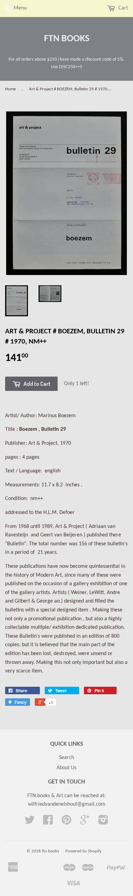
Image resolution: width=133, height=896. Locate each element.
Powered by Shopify (83, 851)
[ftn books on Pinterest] (66, 822)
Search (66, 757)
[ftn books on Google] (85, 822)
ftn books (66, 39)
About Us (66, 768)
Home (10, 89)
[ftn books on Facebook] (48, 822)
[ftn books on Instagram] (103, 822)
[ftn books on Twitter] (30, 822)
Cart (122, 8)
